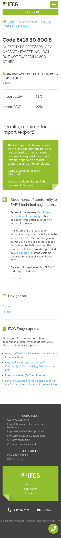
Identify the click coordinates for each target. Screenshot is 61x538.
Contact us (29, 12)
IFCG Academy (15, 459)
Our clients (30, 488)
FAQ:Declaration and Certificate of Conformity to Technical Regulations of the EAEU (30, 366)
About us (30, 484)
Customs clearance (18, 419)
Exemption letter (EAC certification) (25, 375)
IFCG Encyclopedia (17, 454)
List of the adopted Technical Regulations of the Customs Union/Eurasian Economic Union (31, 382)
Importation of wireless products (25, 431)
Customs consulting (18, 440)
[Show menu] (54, 4)
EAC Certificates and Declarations (26, 435)
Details (7, 82)
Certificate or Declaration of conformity (32, 214)
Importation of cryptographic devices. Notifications (28, 426)
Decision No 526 (23, 252)
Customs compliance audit (22, 444)
